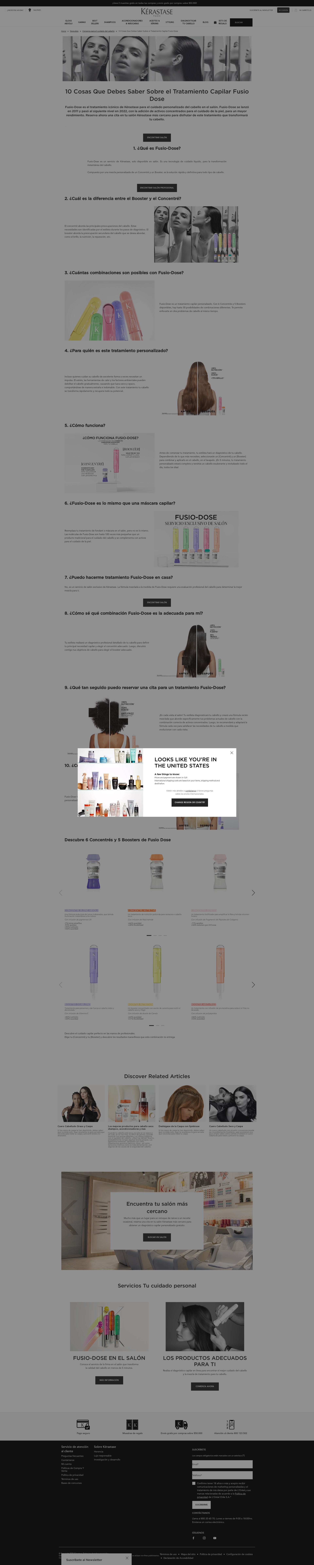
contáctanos (190, 790)
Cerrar (231, 752)
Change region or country (190, 803)
